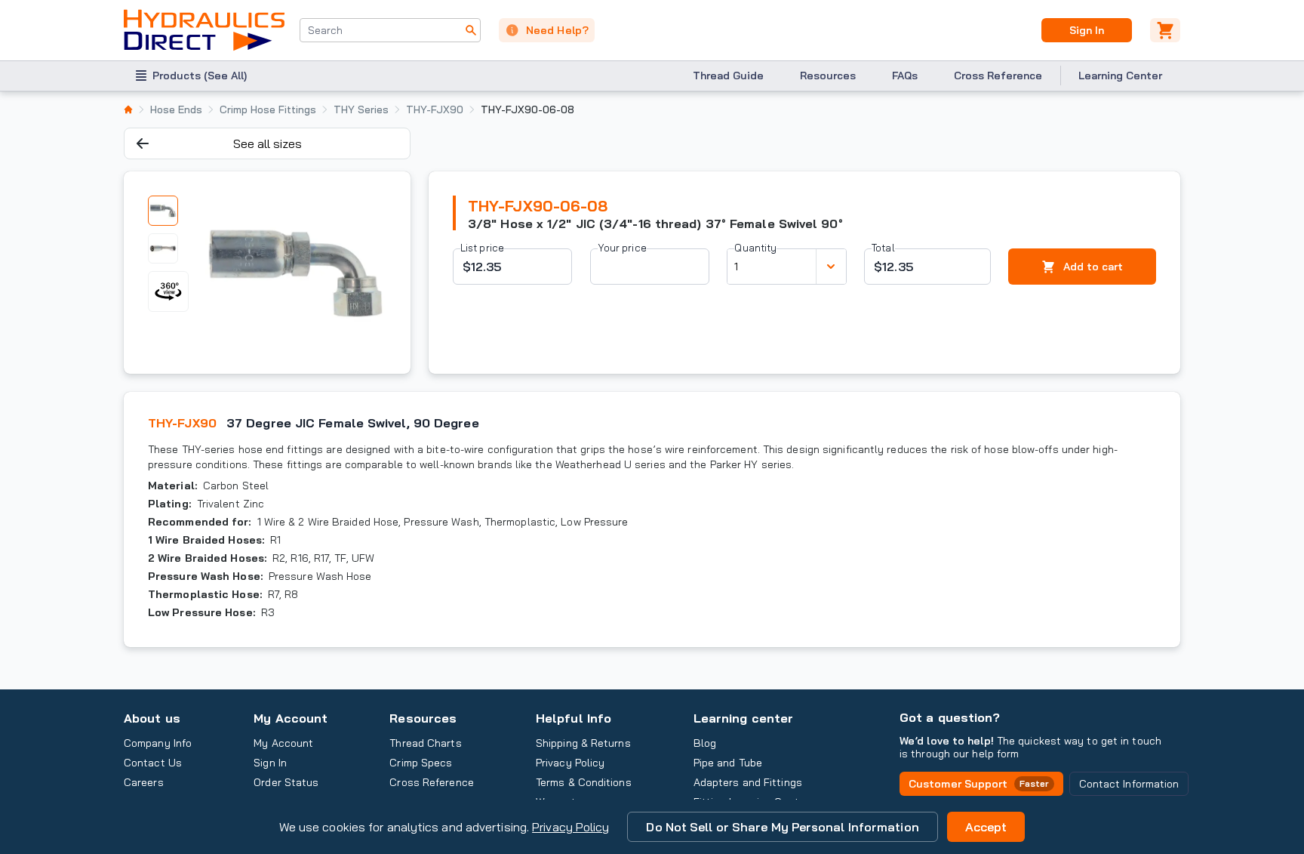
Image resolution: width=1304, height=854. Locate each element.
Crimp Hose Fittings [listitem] (268, 109)
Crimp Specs (420, 762)
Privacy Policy (570, 826)
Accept (986, 826)
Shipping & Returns (583, 743)
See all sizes (267, 143)
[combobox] (390, 30)
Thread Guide (728, 75)
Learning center (743, 718)
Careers (144, 782)
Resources (828, 75)
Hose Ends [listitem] (176, 109)
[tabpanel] (295, 273)
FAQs (905, 75)
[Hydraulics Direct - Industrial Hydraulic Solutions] (204, 30)
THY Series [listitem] (361, 109)
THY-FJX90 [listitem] (434, 109)
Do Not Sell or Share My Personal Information (782, 826)
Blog (705, 743)
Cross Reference (998, 75)
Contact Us (153, 762)
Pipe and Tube (728, 762)
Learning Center (1120, 75)
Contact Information (1129, 784)
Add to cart (1093, 266)
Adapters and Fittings (748, 782)
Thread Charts (425, 743)
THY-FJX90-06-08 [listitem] (527, 109)
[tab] (163, 211)
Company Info (158, 743)
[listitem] (128, 109)
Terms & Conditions (584, 782)
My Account (291, 718)
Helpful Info (573, 718)
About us (152, 718)
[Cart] (1165, 30)
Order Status (286, 782)
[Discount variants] (831, 266)
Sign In (1086, 30)
